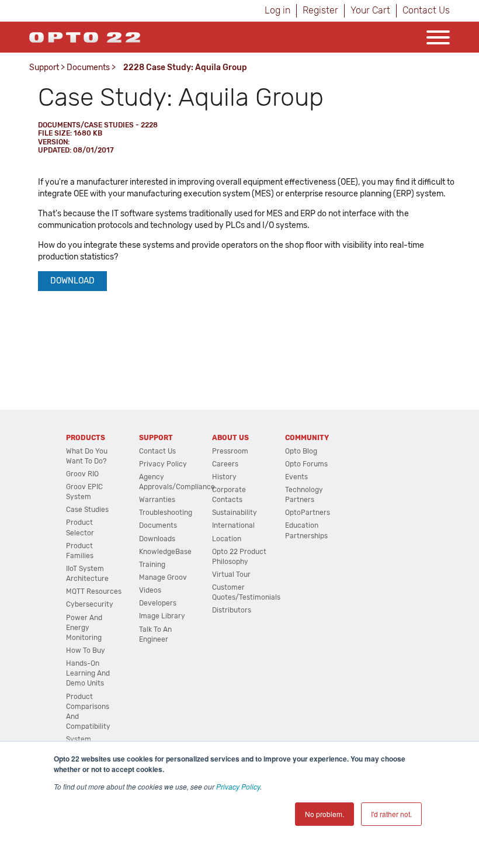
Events (296, 477)
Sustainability (234, 512)
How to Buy (85, 650)
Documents (88, 67)
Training (152, 564)
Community (307, 438)
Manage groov (163, 577)
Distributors (231, 610)
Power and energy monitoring (84, 628)
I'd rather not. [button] (391, 814)
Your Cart (370, 10)
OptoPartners (307, 512)
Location (226, 539)
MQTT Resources (94, 591)
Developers (157, 603)
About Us (230, 438)
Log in (277, 10)
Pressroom (230, 451)
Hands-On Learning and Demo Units (88, 673)
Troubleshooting (165, 512)
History (224, 477)
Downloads (157, 539)
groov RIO (82, 474)
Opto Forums (306, 464)
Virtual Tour (231, 574)
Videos (150, 590)
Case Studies (87, 510)
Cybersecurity (89, 604)
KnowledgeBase (165, 552)
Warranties (157, 500)
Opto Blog (301, 451)
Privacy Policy (238, 786)
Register (320, 10)
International (233, 525)
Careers (225, 464)
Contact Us (426, 10)
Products (85, 438)
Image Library (162, 616)
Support (44, 67)
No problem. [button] (324, 814)
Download (72, 281)
